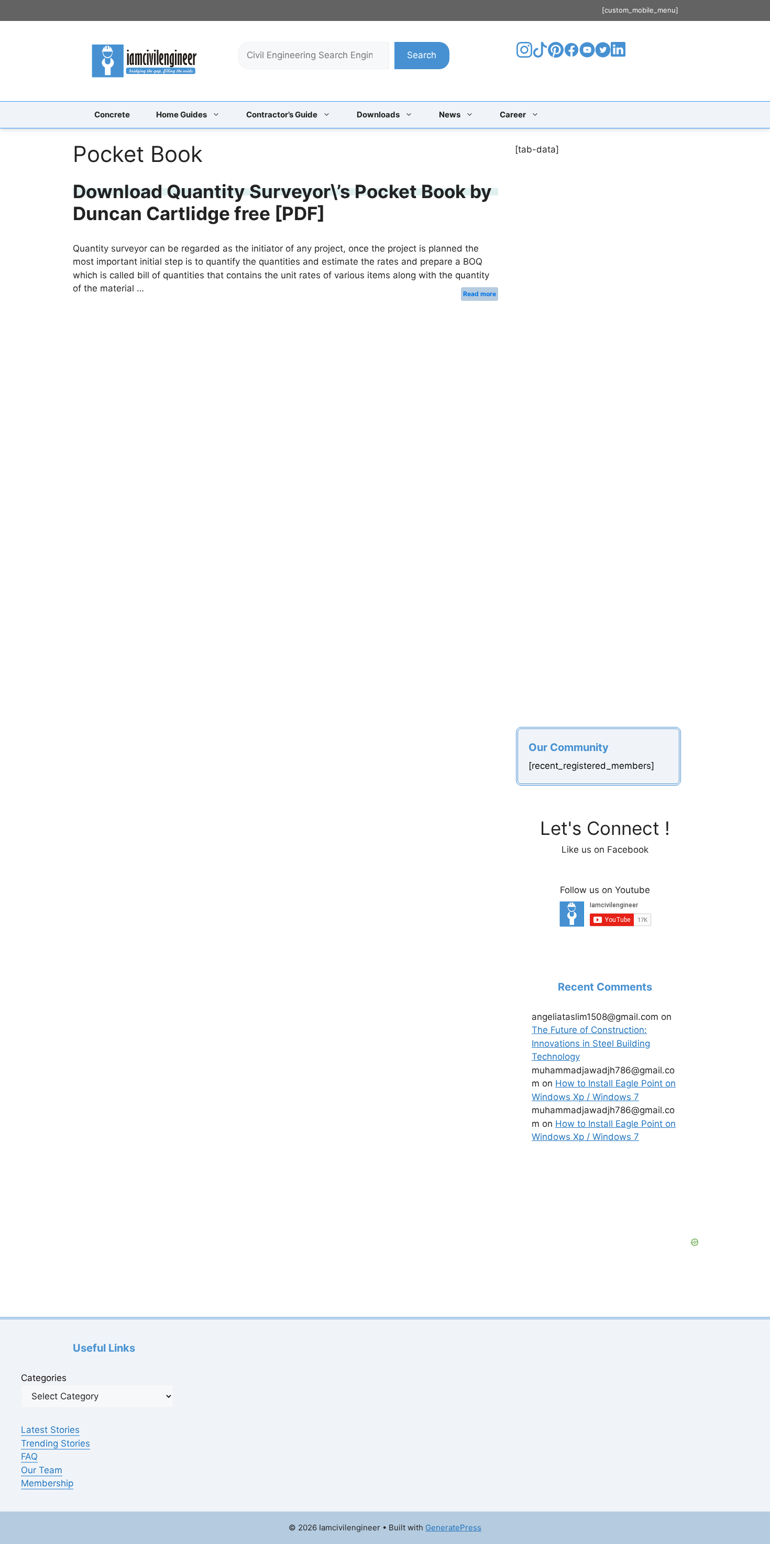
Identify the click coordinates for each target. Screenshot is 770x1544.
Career (513, 114)
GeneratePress (453, 1527)
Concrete (112, 114)
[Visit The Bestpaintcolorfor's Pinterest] (556, 54)
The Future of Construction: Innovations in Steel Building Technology (591, 1043)
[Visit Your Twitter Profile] (603, 54)
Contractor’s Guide (281, 114)
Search (421, 55)
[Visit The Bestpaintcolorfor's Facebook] (571, 54)
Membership (47, 1483)
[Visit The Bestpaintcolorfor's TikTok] (540, 54)
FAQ (29, 1456)
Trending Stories (55, 1443)
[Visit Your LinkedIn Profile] (620, 57)
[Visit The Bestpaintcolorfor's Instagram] (524, 54)
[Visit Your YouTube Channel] (587, 54)
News (449, 114)
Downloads (378, 114)
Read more (479, 294)
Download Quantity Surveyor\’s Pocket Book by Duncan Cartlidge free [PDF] (282, 202)
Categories (44, 1378)
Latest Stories (50, 1430)
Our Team (41, 1470)
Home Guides (181, 114)
